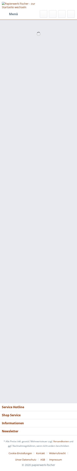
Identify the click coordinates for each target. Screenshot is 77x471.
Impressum (55, 459)
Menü (13, 14)
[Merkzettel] (52, 14)
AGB (42, 459)
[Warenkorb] (71, 14)
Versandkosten (61, 441)
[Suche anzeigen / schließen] (43, 14)
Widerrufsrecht (57, 453)
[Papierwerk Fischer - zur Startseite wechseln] (20, 5)
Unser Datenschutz (25, 459)
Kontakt (40, 453)
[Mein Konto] (62, 14)
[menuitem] (10, 14)
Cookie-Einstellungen (20, 453)
